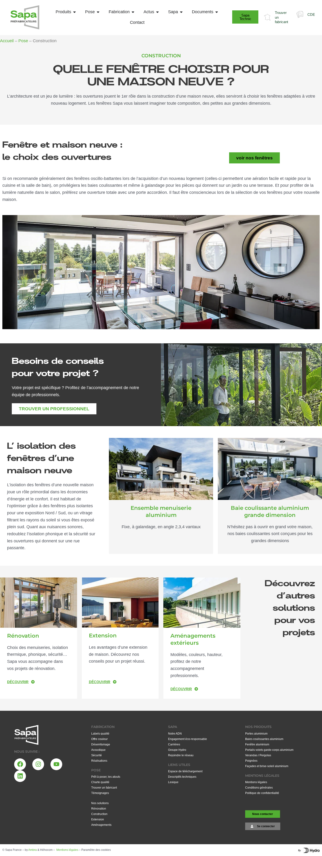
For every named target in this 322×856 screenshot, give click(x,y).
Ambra (32, 850)
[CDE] (300, 14)
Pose (23, 40)
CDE (311, 14)
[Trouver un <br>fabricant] (267, 17)
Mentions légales (67, 850)
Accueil (7, 40)
